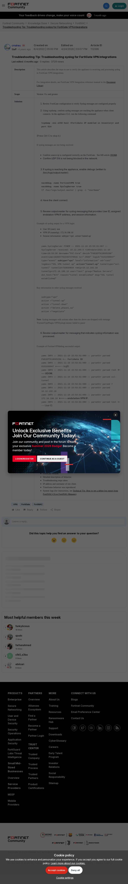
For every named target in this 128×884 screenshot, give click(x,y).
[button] (64, 877)
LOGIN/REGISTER (24, 458)
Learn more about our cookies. (68, 863)
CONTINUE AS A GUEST (52, 458)
